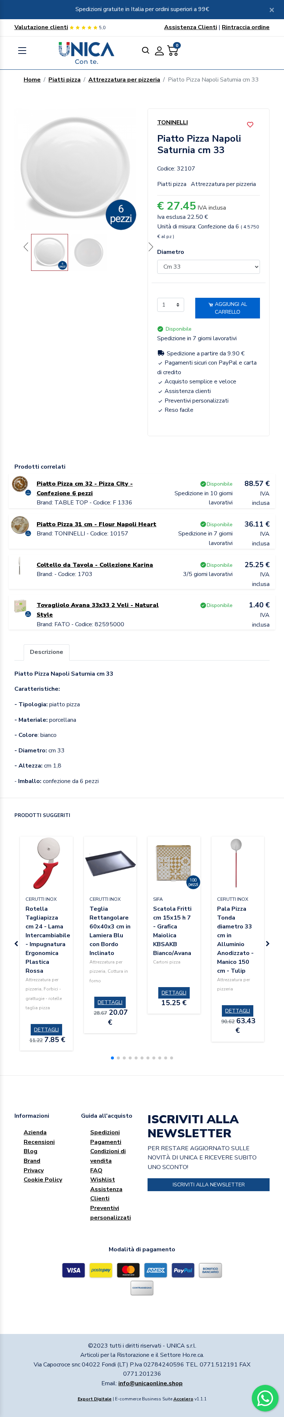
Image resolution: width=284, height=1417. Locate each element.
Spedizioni (105, 1132)
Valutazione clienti (41, 27)
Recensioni (39, 1142)
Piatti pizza (64, 80)
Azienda (35, 1132)
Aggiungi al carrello (230, 308)
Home (32, 80)
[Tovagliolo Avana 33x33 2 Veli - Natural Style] (20, 605)
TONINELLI (172, 122)
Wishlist (102, 1180)
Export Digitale (95, 1399)
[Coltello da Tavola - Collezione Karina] (20, 565)
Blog (30, 1151)
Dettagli (46, 1029)
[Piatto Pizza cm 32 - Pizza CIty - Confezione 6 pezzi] (20, 484)
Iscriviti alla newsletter (209, 1184)
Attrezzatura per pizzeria (124, 80)
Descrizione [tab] (46, 652)
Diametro (170, 252)
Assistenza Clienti (190, 27)
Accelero (183, 1399)
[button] (112, 1057)
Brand (32, 1161)
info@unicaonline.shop (150, 1383)
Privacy (34, 1170)
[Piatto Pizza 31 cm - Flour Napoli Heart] (20, 525)
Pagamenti (105, 1142)
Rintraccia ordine (246, 27)
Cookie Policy (43, 1180)
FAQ (96, 1170)
